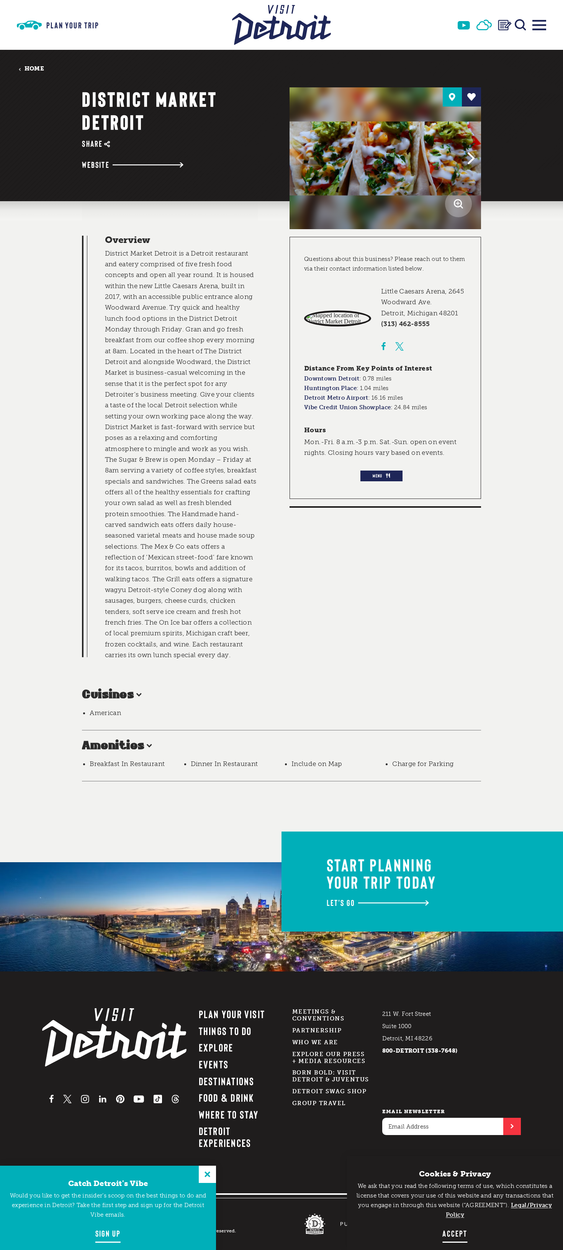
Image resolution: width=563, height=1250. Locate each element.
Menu (378, 475)
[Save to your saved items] (471, 97)
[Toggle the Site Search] (520, 25)
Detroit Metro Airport (336, 397)
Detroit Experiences (225, 1136)
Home (34, 69)
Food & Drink (226, 1097)
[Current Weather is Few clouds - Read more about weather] (484, 25)
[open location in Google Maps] (337, 318)
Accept (454, 1233)
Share (92, 143)
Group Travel (319, 1103)
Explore (216, 1047)
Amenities (113, 745)
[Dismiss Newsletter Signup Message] (207, 1174)
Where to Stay (229, 1114)
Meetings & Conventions (318, 1015)
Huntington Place (330, 388)
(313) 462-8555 (405, 324)
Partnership (317, 1030)
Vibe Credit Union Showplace (347, 407)
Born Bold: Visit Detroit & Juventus (330, 1076)
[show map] (452, 97)
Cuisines (108, 694)
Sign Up (108, 1233)
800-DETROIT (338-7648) (420, 1050)
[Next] (470, 158)
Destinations (227, 1081)
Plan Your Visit (232, 1013)
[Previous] (300, 158)
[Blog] (505, 25)
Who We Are (315, 1042)
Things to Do (225, 1030)
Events (214, 1064)
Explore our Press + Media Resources (329, 1058)
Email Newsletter (413, 1111)
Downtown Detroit (331, 378)
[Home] (281, 25)
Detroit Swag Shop (329, 1091)
